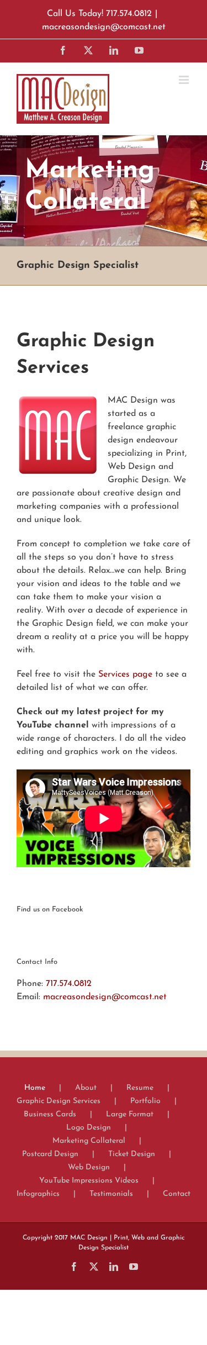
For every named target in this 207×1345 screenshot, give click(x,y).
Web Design (89, 1167)
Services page (125, 674)
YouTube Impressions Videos (89, 1181)
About (86, 1088)
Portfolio (145, 1101)
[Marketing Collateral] (103, 190)
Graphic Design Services (58, 1101)
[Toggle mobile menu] (184, 80)
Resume (139, 1088)
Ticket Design (131, 1154)
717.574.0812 (69, 983)
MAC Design (89, 1238)
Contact (176, 1194)
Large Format (129, 1114)
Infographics (38, 1194)
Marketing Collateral (88, 1141)
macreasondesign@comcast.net (104, 27)
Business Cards (50, 1114)
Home (34, 1088)
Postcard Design (50, 1154)
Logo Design (88, 1128)
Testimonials (111, 1194)
